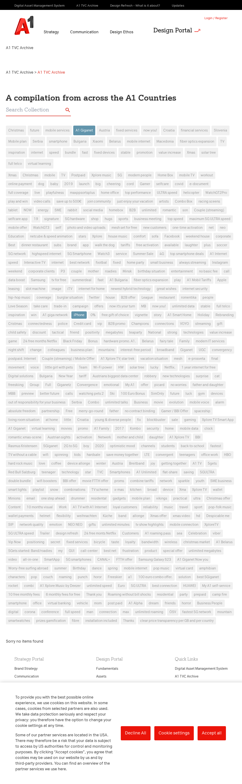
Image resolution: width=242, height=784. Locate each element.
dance (97, 568)
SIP (10, 525)
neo (222, 228)
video (12, 560)
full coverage (18, 193)
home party (135, 263)
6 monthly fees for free (63, 595)
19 (36, 219)
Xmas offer (158, 516)
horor (98, 577)
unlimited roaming (149, 612)
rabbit (72, 210)
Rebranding (225, 315)
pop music (161, 568)
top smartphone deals (187, 254)
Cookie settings (174, 733)
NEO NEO (75, 525)
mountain (224, 612)
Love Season (17, 306)
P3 (63, 271)
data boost (16, 280)
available (171, 245)
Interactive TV (34, 263)
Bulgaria (79, 142)
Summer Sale (143, 254)
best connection (164, 586)
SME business (221, 481)
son (185, 210)
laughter (191, 245)
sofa (155, 236)
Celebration (197, 533)
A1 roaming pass (158, 533)
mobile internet (138, 142)
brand (72, 245)
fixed (117, 263)
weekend (15, 271)
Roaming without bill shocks (129, 595)
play (177, 280)
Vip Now (14, 542)
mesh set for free (124, 228)
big (98, 184)
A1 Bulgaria (119, 280)
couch (48, 577)
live (37, 193)
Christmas (16, 130)
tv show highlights (150, 525)
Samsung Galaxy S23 (154, 560)
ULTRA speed (167, 193)
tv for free (59, 280)
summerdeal (81, 280)
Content (14, 507)
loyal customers (125, 507)
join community (99, 201)
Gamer (145, 184)
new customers (154, 228)
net (211, 228)
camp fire (219, 595)
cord (130, 184)
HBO (227, 455)
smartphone (58, 142)
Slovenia (220, 130)
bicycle (99, 542)
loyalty (130, 542)
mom (98, 603)
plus (207, 245)
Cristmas (15, 324)
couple (76, 271)
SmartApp (52, 560)
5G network (17, 254)
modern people (139, 175)
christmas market (196, 542)
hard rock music (20, 464)
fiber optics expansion (197, 142)
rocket (13, 586)
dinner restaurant (34, 245)
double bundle (19, 481)
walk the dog (105, 245)
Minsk (127, 271)
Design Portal (172, 30)
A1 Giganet (84, 130)
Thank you (94, 595)
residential (165, 595)
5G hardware (75, 219)
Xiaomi (98, 142)
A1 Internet (218, 254)
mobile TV (186, 175)
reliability (150, 507)
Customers (130, 533)
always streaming (192, 263)
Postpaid (78, 175)
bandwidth (150, 542)
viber (216, 533)
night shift (16, 350)
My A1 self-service (216, 586)
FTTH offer (124, 560)
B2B (132, 210)
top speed (175, 219)
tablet (12, 210)
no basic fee (208, 271)
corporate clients (41, 271)
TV (222, 142)
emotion (55, 525)
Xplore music (101, 175)
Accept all (212, 733)
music (168, 507)
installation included (101, 621)
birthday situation (151, 271)
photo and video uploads (86, 228)
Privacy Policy (71, 307)
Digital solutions (20, 376)
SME (58, 210)
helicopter (191, 193)
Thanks (128, 621)
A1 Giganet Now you (192, 560)
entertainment (182, 271)
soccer (222, 245)
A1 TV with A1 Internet (90, 507)
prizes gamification (51, 621)
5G (119, 175)
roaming (65, 577)
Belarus (115, 142)
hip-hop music (19, 298)
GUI (71, 551)
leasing (14, 289)
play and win (18, 201)
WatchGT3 (41, 228)
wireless (170, 542)
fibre (75, 621)
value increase (170, 153)
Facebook (172, 236)
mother (93, 271)
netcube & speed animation (51, 236)
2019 (68, 184)
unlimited (149, 210)
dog (41, 184)
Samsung (38, 280)
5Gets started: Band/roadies (30, 551)
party (184, 595)
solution (184, 577)
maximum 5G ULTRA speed (209, 219)
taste (115, 542)
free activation (147, 245)
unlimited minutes (116, 525)
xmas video (181, 516)
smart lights (17, 490)
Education (16, 236)
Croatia (169, 130)
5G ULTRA (138, 586)
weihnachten (87, 516)
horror (186, 603)
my (60, 551)
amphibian (207, 568)
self (58, 228)
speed (54, 153)
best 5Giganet (208, 577)
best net (110, 551)
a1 (130, 577)
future (34, 130)
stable (125, 153)
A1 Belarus (224, 542)
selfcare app (18, 219)
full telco (15, 164)
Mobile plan (17, 142)
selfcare (162, 184)
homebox (116, 210)
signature (51, 219)
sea (179, 533)
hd (198, 516)
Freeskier (115, 577)
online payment (20, 184)
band (122, 516)
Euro (121, 586)
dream (154, 603)
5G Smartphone (79, 254)
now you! (150, 130)
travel (183, 507)
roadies (111, 271)
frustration (130, 551)
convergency (222, 350)
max (126, 612)
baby (54, 184)
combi (29, 586)
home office (110, 193)
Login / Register (216, 18)
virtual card (184, 568)
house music (117, 236)
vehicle (82, 603)
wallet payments (21, 516)
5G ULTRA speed (21, 533)
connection (108, 612)
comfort (140, 236)
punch (82, 577)
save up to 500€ (68, 201)
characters (16, 577)
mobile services (57, 130)
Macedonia (165, 142)
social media (93, 210)
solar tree (208, 153)
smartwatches (19, 621)
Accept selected (158, 491)
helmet (45, 516)
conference (50, 612)
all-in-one (30, 560)
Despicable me (217, 516)
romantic (169, 210)
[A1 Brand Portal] (23, 25)
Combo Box (183, 201)
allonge (138, 516)
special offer (172, 551)
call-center (89, 551)
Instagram (220, 263)
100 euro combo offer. (155, 577)
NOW (28, 210)
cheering (114, 184)
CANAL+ (103, 560)
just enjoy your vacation (135, 201)
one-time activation (188, 228)
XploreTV (211, 525)
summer (60, 568)
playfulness (55, 193)
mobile (49, 175)
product (151, 551)
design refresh (67, 533)
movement (16, 367)
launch (84, 184)
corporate (223, 236)
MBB (11, 394)
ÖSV (172, 612)
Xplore (97, 236)
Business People (209, 603)
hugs (108, 219)
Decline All (135, 733)
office (37, 603)
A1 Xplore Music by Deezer (60, 586)
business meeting (147, 219)
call (226, 271)
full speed (72, 612)
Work (63, 507)
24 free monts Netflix (100, 533)
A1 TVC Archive (20, 72)
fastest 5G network (196, 612)
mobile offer (17, 228)
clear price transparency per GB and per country (177, 621)
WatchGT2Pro (216, 193)
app (86, 245)
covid (179, 184)
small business (161, 263)
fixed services (126, 130)
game (12, 341)
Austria (104, 130)
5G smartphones (78, 560)
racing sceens (209, 201)
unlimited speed (99, 586)
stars (82, 236)
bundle (70, 153)
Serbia (38, 142)
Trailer (45, 533)
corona (30, 612)
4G (162, 254)
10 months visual (40, 507)
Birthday (79, 568)
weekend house (198, 236)
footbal (101, 263)
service (121, 254)
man (89, 612)
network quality (31, 525)
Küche (107, 516)
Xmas (191, 153)
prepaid (200, 595)
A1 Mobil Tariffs (199, 280)
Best (11, 245)
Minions (14, 498)
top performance (138, 193)
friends (170, 603)
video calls (42, 201)
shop (95, 219)
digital (13, 612)
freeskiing (16, 385)
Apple (221, 280)
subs (57, 245)
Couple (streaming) (209, 210)
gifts (92, 525)
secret (55, 542)
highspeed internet (46, 254)
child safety (17, 333)
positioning (35, 542)
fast (85, 153)
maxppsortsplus (82, 193)
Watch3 (104, 254)
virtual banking (59, 603)
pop (34, 577)
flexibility (63, 516)
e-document (199, 184)
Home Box (165, 175)
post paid (115, 603)
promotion (144, 153)
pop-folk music (220, 507)
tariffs (125, 245)
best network (80, 263)
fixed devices (104, 153)
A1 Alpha (136, 603)
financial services (194, 130)
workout (207, 175)
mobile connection (184, 525)
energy (43, 210)
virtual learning (39, 164)
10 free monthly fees (24, 595)
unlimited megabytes (205, 551)
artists (164, 201)
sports (123, 219)
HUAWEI (189, 586)
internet (37, 153)
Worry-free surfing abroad (28, 568)
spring (113, 568)
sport (198, 507)
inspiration (16, 153)
